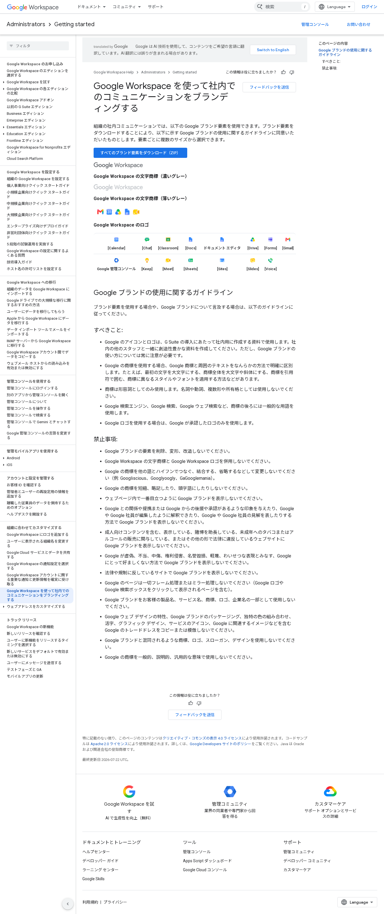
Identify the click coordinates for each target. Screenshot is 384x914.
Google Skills (93, 879)
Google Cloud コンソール (205, 870)
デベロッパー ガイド (100, 861)
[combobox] (282, 7)
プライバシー (115, 902)
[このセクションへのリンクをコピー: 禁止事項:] (123, 439)
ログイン (369, 7)
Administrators (26, 24)
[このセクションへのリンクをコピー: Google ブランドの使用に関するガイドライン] (238, 293)
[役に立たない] (292, 72)
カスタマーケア (297, 870)
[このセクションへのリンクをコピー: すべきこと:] (128, 330)
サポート (156, 6)
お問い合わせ (359, 24)
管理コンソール (315, 24)
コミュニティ (124, 6)
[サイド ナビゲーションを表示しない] (67, 903)
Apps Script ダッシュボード (207, 861)
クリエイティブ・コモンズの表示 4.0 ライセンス (202, 738)
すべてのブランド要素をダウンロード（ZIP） (140, 152)
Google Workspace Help (114, 72)
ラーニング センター (100, 870)
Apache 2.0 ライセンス (109, 744)
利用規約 (90, 902)
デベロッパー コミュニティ (307, 861)
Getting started (74, 24)
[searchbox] (38, 45)
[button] (36, 82)
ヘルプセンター (96, 852)
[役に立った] (283, 72)
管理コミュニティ (299, 852)
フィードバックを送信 (269, 87)
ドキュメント (89, 6)
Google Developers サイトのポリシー (220, 744)
